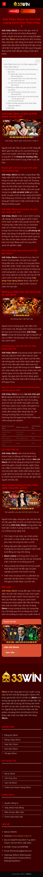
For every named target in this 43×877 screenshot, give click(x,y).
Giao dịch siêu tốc (17, 101)
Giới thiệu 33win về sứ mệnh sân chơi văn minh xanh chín (23, 80)
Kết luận (11, 108)
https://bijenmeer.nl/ (22, 836)
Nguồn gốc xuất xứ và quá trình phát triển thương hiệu (23, 75)
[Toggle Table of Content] (36, 61)
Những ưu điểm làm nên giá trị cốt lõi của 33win (22, 88)
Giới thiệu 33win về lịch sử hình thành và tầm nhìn (23, 70)
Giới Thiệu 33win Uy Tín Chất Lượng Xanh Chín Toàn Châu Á (20, 65)
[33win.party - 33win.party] (21, 4)
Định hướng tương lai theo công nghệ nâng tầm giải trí (22, 104)
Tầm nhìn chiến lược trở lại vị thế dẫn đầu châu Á (23, 84)
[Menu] (4, 4)
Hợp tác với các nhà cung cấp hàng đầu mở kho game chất (25, 97)
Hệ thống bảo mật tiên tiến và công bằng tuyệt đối (23, 93)
